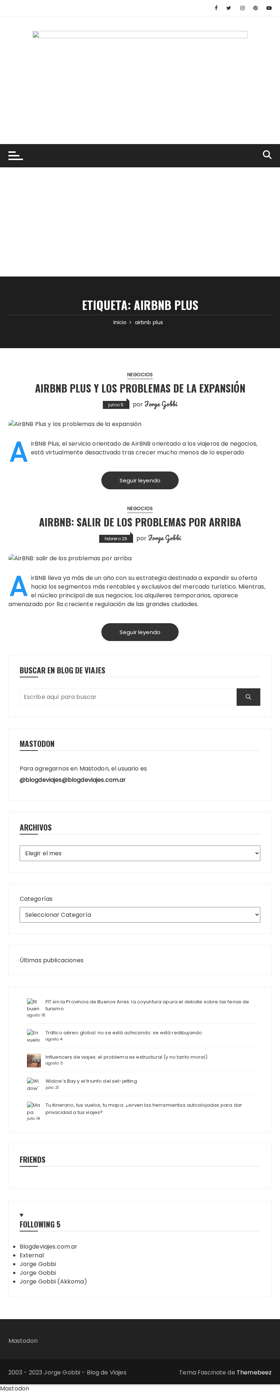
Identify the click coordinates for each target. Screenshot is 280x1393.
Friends (33, 1159)
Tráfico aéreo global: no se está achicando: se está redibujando (124, 1032)
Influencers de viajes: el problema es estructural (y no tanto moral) (126, 1057)
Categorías (36, 899)
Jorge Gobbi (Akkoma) (53, 1281)
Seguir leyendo (140, 480)
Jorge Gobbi (160, 403)
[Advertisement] (140, 222)
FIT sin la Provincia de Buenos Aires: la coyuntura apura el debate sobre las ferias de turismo (147, 1005)
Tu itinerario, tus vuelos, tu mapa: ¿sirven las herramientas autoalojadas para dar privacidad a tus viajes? (144, 1109)
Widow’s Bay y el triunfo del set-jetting (91, 1081)
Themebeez (254, 1372)
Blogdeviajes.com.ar (49, 1246)
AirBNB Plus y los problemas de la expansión (140, 388)
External (32, 1255)
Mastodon (23, 1341)
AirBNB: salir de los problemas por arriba (140, 521)
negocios (140, 374)
